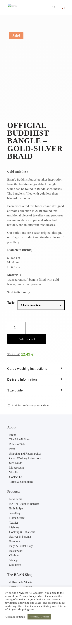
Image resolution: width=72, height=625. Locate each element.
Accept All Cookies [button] (39, 616)
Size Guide (15, 463)
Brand (12, 434)
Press (12, 448)
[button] (28, 405)
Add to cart (26, 339)
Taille (11, 302)
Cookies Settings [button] (15, 616)
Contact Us (15, 477)
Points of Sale (17, 444)
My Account (16, 467)
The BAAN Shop (19, 439)
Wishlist (13, 472)
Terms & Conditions (21, 481)
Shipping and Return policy (25, 453)
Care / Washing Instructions (25, 458)
